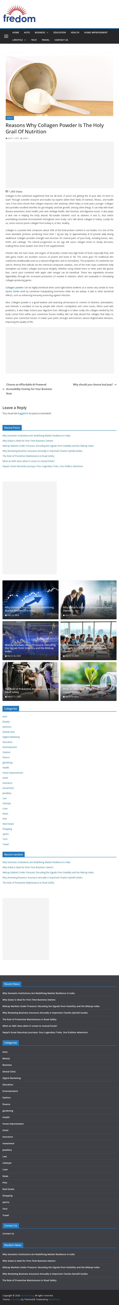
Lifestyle (17, 39)
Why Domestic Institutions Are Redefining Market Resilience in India (36, 435)
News (5, 813)
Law (4, 798)
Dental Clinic (8, 731)
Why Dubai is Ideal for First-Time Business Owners (27, 440)
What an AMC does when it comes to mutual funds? (28, 461)
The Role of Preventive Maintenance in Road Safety (28, 456)
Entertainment (9, 747)
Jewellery (6, 793)
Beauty (6, 721)
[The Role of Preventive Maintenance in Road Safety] (30, 681)
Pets (4, 818)
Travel (46, 39)
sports (5, 834)
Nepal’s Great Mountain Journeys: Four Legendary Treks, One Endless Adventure (42, 466)
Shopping (7, 828)
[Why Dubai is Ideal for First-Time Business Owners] (88, 599)
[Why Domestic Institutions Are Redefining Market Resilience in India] (30, 599)
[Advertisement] (60, 165)
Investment (8, 788)
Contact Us (61, 39)
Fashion (6, 752)
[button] (46, 32)
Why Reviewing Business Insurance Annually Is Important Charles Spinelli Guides (42, 450)
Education (59, 32)
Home (15, 32)
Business (40, 32)
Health (75, 32)
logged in (23, 413)
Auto (27, 32)
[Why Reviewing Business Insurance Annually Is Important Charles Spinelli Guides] (88, 640)
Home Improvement (96, 32)
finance (6, 757)
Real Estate (8, 823)
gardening (7, 762)
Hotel (5, 777)
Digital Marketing (11, 736)
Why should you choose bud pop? (93, 384)
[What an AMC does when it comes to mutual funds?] (88, 681)
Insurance (7, 782)
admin (25, 138)
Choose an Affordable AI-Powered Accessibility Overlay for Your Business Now (29, 389)
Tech (34, 39)
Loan (5, 808)
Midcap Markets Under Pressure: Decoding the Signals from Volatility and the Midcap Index (48, 445)
